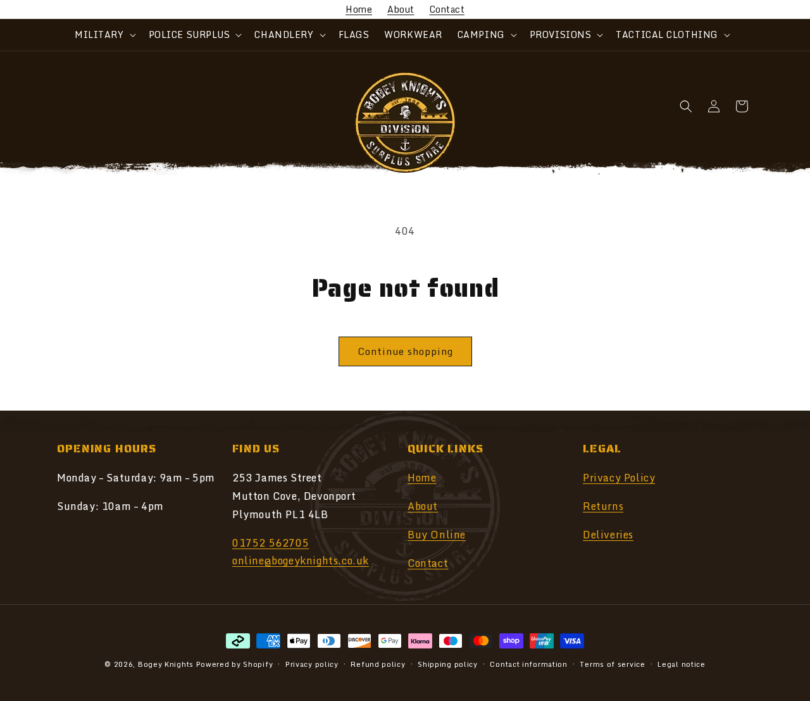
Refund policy (378, 663)
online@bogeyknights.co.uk (300, 561)
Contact (447, 9)
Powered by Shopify (234, 664)
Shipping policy (448, 663)
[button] (103, 35)
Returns (603, 506)
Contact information (528, 663)
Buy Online (437, 534)
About (400, 9)
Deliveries (608, 534)
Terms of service (612, 663)
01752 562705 (270, 543)
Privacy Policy (619, 477)
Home (359, 9)
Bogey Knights (166, 664)
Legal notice (681, 663)
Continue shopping (405, 351)
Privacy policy (312, 663)
